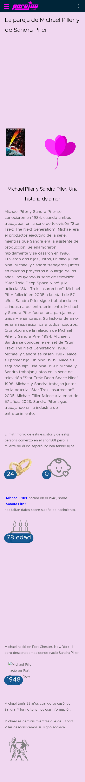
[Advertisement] (42, 77)
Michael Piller (16, 498)
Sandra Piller (16, 504)
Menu (6, 6)
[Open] (79, 6)
